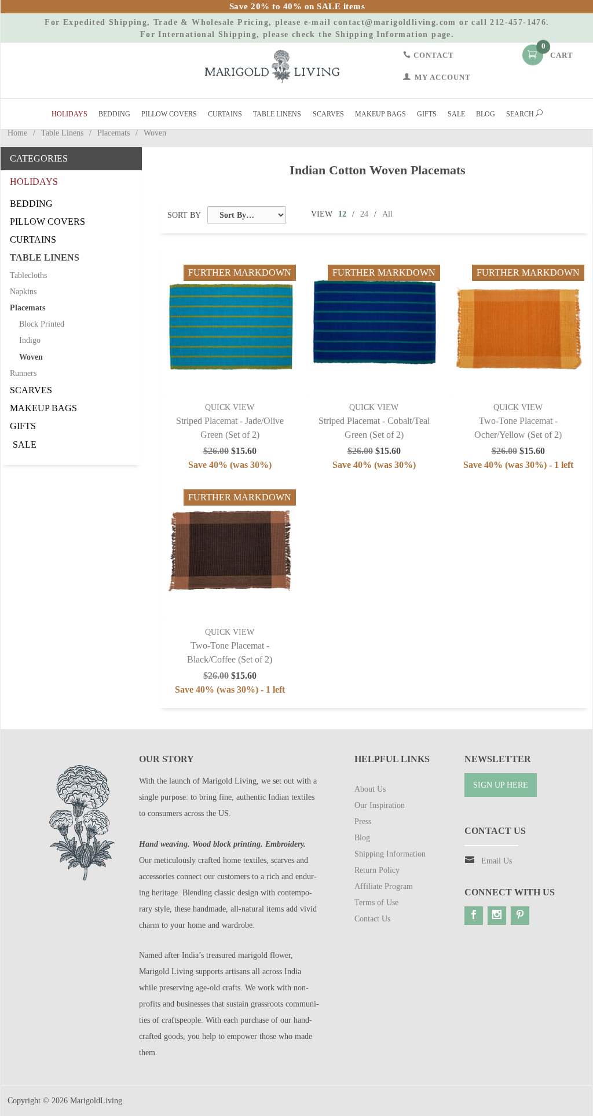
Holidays (69, 114)
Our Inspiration (379, 805)
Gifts (427, 114)
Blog (485, 114)
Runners (23, 373)
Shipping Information (382, 34)
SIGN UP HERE (500, 785)
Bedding (114, 114)
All (387, 214)
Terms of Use (376, 902)
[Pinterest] (520, 915)
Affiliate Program (383, 886)
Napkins (23, 291)
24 (364, 214)
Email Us (496, 861)
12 (342, 214)
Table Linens (277, 114)
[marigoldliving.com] (272, 65)
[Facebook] (473, 915)
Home (17, 133)
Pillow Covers (169, 114)
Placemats (113, 133)
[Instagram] (497, 915)
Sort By (184, 215)
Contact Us (372, 918)
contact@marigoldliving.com (395, 22)
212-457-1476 (518, 22)
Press (362, 821)
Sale (456, 114)
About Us (370, 789)
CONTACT (432, 55)
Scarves (328, 114)
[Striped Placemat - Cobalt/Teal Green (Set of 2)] (374, 327)
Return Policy (377, 870)
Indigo (30, 340)
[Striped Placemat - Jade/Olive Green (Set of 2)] (230, 327)
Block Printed (41, 324)
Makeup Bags (380, 114)
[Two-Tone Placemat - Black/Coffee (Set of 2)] (230, 552)
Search (521, 114)
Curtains (225, 114)
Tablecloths (28, 275)
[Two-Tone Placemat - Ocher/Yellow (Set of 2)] (518, 327)
